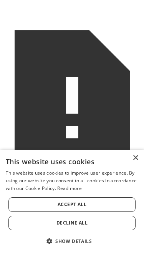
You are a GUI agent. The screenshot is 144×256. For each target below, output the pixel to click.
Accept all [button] (72, 204)
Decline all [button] (72, 223)
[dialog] (72, 203)
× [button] (135, 158)
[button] (72, 241)
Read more (69, 188)
